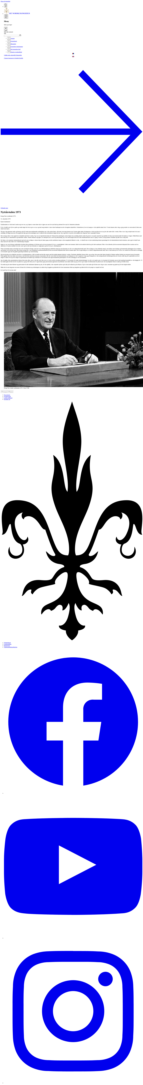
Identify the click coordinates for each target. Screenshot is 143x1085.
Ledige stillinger (8, 398)
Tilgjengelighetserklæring (10, 647)
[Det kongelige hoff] (9, 49)
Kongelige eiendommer (17, 46)
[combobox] (73, 34)
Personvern (7, 645)
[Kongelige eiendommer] (9, 46)
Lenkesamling (7, 644)
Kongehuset (14, 41)
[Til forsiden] (17, 13)
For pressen (7, 395)
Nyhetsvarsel (7, 396)
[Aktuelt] (9, 38)
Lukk (6, 30)
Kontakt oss (7, 399)
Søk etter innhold (8, 32)
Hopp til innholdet (5, 1)
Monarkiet (13, 44)
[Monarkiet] (9, 43)
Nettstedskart (7, 642)
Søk (6, 6)
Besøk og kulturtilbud (16, 52)
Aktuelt (12, 38)
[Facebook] (73, 793)
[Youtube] (73, 938)
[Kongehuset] (9, 40)
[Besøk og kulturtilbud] (9, 51)
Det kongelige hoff (15, 49)
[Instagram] (73, 1083)
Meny (6, 17)
